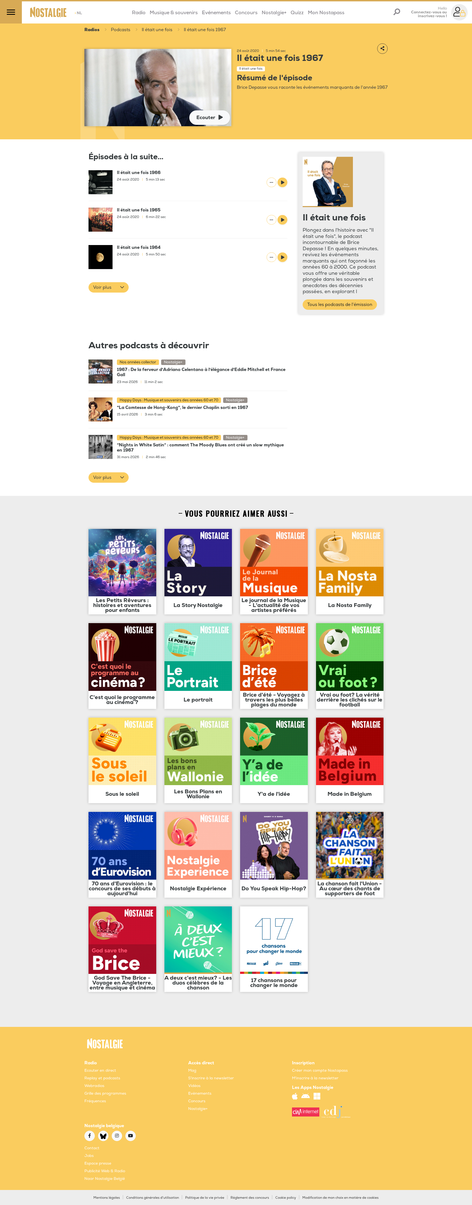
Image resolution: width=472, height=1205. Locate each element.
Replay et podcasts (102, 1078)
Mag (192, 1070)
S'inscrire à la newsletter (211, 1078)
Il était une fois (157, 30)
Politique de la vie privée (204, 1198)
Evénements (216, 13)
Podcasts (120, 30)
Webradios (94, 1085)
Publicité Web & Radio (104, 1171)
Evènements (199, 1093)
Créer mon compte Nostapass (320, 1070)
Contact (91, 1148)
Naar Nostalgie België (104, 1178)
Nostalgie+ (274, 13)
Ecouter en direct (100, 1070)
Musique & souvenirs (174, 13)
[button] (108, 287)
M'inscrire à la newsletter (315, 1078)
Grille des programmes (105, 1093)
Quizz (297, 13)
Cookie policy (285, 1198)
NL (78, 13)
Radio (139, 13)
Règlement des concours (250, 1198)
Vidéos (194, 1085)
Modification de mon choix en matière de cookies (340, 1198)
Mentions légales (106, 1198)
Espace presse (97, 1163)
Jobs (89, 1155)
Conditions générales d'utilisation (152, 1198)
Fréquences (95, 1101)
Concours (246, 13)
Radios (91, 30)
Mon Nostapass (326, 13)
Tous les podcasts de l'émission (339, 304)
